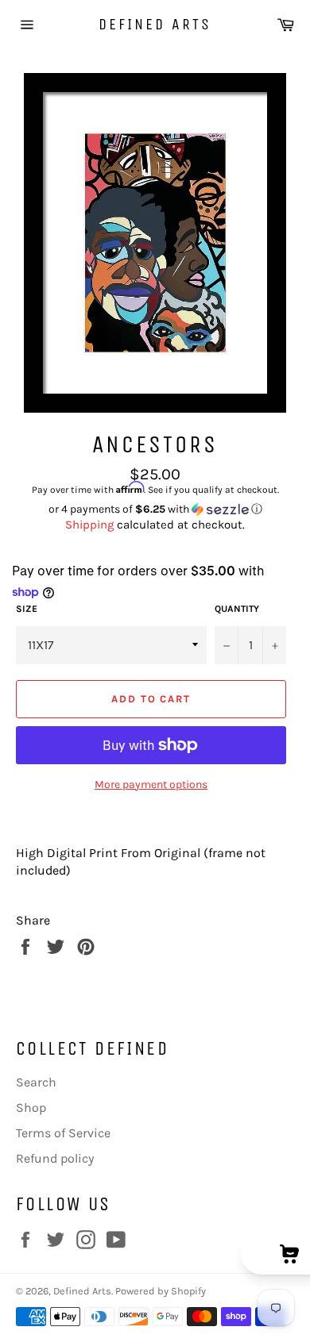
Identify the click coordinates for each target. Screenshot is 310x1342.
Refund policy (55, 1158)
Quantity (237, 608)
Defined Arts (155, 24)
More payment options (151, 784)
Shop (31, 1107)
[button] (155, 509)
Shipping (89, 524)
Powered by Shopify (160, 1291)
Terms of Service (63, 1132)
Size (26, 608)
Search (36, 1082)
